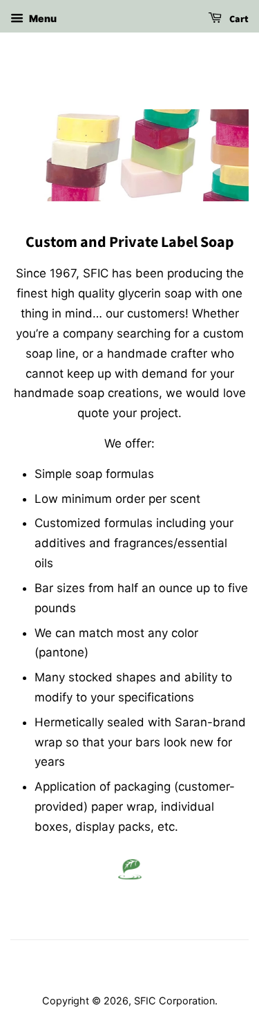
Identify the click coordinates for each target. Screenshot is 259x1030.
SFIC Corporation (174, 1000)
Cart (238, 19)
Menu (42, 18)
